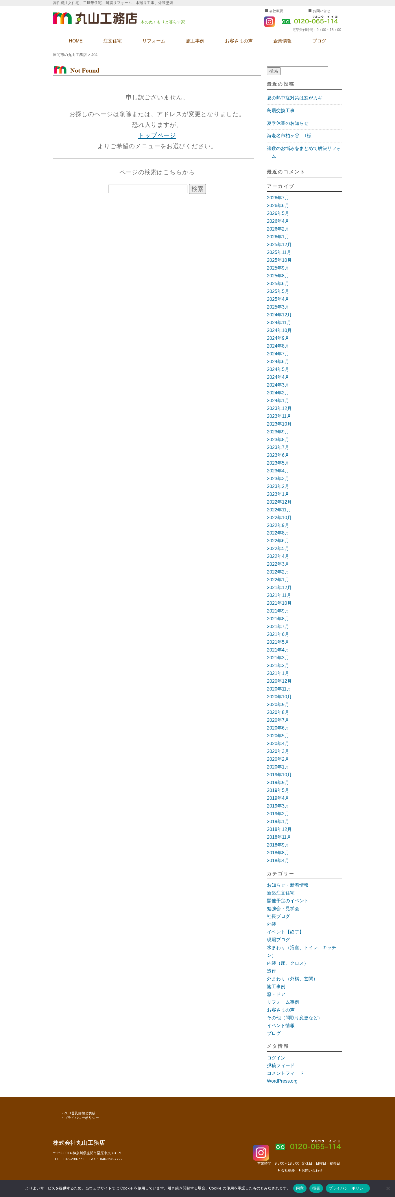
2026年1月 (278, 236)
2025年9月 (278, 268)
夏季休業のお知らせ (288, 123)
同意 (300, 1188)
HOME (76, 40)
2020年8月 (278, 712)
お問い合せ (321, 11)
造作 (271, 970)
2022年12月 (279, 502)
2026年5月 (278, 213)
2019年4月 (278, 798)
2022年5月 (278, 548)
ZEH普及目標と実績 (79, 1113)
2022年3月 (278, 564)
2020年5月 (278, 735)
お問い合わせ (312, 1170)
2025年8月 (278, 275)
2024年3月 (278, 385)
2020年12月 (279, 681)
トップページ (157, 135)
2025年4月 (278, 299)
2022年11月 (279, 509)
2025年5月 (278, 291)
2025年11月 (279, 252)
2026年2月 (278, 229)
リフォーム (153, 40)
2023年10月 (279, 424)
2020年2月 (278, 759)
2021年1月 (278, 673)
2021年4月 (278, 649)
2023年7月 (278, 447)
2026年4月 (278, 221)
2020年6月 (278, 727)
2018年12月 (279, 829)
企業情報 (282, 40)
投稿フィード (281, 1065)
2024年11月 (279, 322)
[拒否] (388, 1188)
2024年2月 (278, 392)
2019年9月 (278, 782)
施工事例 (195, 40)
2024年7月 (278, 353)
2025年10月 (279, 260)
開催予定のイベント (288, 900)
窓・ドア (276, 994)
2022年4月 (278, 556)
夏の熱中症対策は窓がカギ (294, 97)
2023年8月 (278, 439)
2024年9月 (278, 338)
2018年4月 (278, 860)
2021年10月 (279, 603)
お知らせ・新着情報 (288, 885)
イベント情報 (281, 1025)
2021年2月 (278, 665)
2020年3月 (278, 751)
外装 (271, 924)
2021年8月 (278, 618)
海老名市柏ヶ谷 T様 (289, 135)
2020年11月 (279, 688)
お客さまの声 (239, 40)
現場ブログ (278, 939)
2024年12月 (279, 314)
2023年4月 (278, 470)
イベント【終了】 (285, 931)
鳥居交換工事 (281, 110)
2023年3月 (278, 478)
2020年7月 (278, 720)
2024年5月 (278, 369)
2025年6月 (278, 283)
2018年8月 (278, 852)
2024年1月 (278, 400)
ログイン (276, 1057)
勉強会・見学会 (283, 908)
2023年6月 (278, 455)
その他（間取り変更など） (294, 1017)
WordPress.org (282, 1081)
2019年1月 (278, 821)
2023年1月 (278, 494)
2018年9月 (278, 844)
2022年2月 (278, 571)
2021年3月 (278, 657)
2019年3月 (278, 805)
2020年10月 (279, 696)
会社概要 (276, 11)
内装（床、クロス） (288, 963)
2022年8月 (278, 532)
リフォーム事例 (283, 1002)
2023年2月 (278, 486)
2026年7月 (278, 197)
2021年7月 (278, 626)
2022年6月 (278, 540)
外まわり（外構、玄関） (292, 978)
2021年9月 (278, 610)
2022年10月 (279, 517)
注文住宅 (112, 40)
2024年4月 (278, 377)
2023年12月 (279, 408)
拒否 (316, 1188)
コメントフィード (285, 1073)
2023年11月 (279, 416)
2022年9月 (278, 525)
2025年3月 (278, 307)
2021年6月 (278, 634)
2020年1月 (278, 766)
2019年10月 (279, 774)
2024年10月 (279, 330)
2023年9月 (278, 431)
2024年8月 (278, 346)
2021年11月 (279, 595)
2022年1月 (278, 579)
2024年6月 (278, 361)
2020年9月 (278, 704)
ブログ (319, 40)
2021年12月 (279, 587)
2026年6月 (278, 205)
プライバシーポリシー (81, 1118)
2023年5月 (278, 463)
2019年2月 (278, 813)
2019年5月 (278, 790)
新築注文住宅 (281, 892)
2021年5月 (278, 642)
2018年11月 (279, 837)
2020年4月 (278, 743)
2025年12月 (279, 244)
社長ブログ (278, 916)
